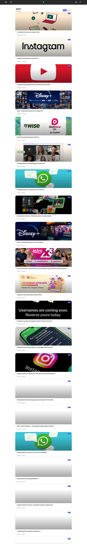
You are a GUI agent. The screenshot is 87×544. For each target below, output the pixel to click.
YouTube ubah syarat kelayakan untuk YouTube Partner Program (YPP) (33, 84)
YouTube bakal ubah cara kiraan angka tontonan (28, 32)
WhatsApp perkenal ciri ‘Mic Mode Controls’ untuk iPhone (30, 189)
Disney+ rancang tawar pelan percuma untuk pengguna (30, 242)
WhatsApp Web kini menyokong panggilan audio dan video (30, 163)
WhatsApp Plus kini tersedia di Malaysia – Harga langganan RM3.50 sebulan (35, 347)
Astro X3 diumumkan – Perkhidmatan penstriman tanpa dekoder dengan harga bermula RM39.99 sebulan (42, 268)
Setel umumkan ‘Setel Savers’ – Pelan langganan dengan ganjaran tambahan (35, 426)
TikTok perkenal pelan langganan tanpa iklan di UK (28, 531)
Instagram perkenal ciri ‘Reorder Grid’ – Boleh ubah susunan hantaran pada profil (36, 373)
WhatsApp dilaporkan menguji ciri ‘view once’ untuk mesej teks (32, 452)
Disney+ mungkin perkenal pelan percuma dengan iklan (30, 111)
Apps (18, 9)
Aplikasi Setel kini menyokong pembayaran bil (27, 478)
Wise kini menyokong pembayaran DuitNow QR (28, 137)
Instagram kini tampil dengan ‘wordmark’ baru (28, 58)
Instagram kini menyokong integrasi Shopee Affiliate (29, 294)
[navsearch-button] (80, 2)
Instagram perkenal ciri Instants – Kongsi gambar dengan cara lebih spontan (35, 505)
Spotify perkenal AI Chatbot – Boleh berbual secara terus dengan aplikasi (34, 216)
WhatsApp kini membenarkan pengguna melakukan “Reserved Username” (34, 321)
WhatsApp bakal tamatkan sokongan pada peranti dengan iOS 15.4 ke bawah (35, 400)
